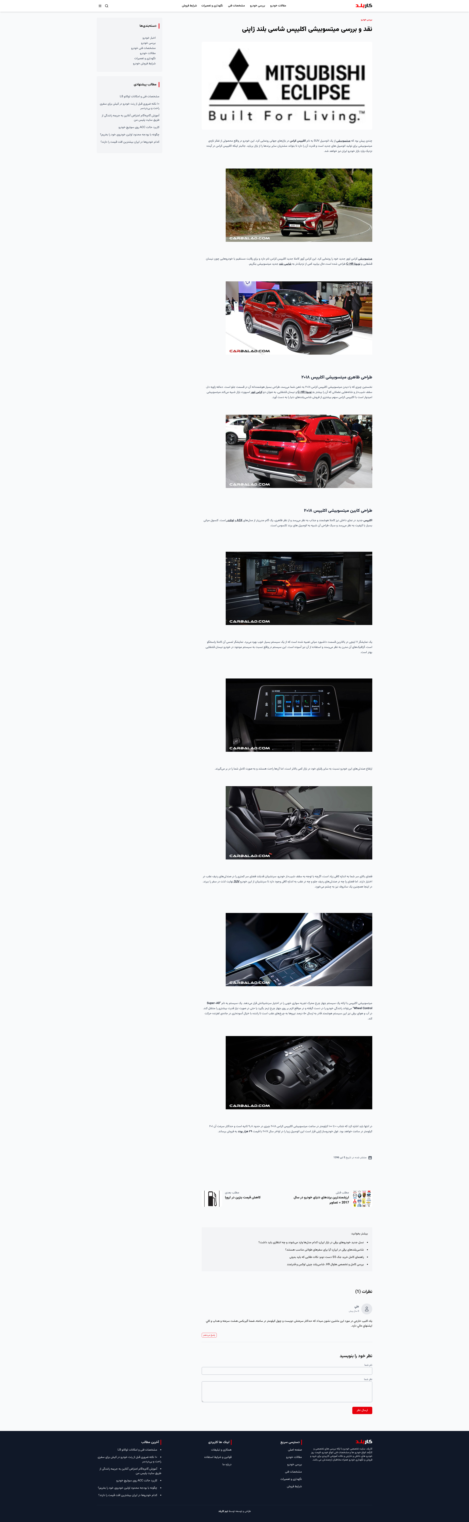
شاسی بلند (285, 264)
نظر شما (368, 1379)
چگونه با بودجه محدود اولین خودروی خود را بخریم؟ (129, 134)
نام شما (368, 1365)
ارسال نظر (362, 1410)
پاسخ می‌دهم (209, 1335)
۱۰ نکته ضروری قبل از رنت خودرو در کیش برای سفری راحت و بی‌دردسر (129, 106)
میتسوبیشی (343, 141)
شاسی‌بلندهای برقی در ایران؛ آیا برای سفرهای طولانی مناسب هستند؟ (324, 1250)
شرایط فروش (189, 5)
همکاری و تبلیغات (221, 1450)
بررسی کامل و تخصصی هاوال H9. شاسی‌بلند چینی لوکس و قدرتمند (325, 1264)
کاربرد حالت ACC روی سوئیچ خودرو (139, 127)
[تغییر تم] (100, 6)
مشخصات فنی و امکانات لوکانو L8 (139, 96)
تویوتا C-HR (353, 264)
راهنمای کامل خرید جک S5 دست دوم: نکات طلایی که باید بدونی (326, 1257)
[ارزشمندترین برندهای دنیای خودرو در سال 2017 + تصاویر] (362, 1199)
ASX (239, 520)
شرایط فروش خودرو (144, 63)
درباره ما (227, 1464)
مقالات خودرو (278, 5)
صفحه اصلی (295, 1450)
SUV (236, 881)
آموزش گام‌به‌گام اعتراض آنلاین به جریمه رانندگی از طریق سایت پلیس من (130, 117)
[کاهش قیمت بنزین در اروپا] (212, 1199)
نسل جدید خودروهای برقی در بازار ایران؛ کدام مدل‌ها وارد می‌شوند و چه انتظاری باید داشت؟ (311, 1242)
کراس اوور (256, 392)
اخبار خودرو (149, 38)
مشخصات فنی (236, 5)
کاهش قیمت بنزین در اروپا (243, 1197)
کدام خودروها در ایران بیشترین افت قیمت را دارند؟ (130, 142)
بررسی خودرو (257, 5)
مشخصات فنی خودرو (143, 48)
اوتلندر (230, 520)
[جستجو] (106, 6)
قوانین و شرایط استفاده (218, 1457)
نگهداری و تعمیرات (212, 5)
